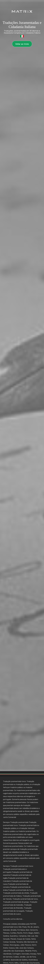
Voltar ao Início (22, 43)
